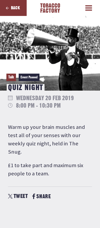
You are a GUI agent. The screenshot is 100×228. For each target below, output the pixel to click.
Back (15, 8)
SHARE (43, 196)
